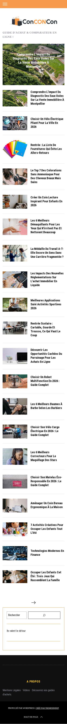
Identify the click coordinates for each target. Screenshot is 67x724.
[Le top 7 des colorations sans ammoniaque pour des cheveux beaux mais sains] (15, 176)
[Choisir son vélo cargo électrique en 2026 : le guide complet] (15, 431)
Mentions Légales (12, 690)
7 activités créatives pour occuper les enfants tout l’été (47, 529)
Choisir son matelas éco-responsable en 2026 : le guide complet (46, 481)
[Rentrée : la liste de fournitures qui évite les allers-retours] (15, 149)
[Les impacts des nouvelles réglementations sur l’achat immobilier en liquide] (15, 279)
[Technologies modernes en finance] (15, 553)
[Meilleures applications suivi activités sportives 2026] (15, 305)
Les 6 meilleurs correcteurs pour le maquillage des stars (44, 456)
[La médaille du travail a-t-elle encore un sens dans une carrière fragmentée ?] (15, 253)
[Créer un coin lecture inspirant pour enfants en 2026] (15, 202)
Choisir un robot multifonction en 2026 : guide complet (45, 381)
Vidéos (26, 690)
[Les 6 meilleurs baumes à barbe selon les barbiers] (15, 406)
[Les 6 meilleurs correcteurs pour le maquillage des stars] (15, 456)
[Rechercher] (44, 615)
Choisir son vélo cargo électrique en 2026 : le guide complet (45, 431)
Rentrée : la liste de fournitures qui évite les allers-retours (46, 149)
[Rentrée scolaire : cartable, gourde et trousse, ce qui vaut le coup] (15, 328)
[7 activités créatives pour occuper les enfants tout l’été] (15, 529)
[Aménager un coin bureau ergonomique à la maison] (15, 505)
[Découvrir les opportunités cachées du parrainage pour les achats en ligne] (15, 356)
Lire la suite (33, 74)
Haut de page (31, 717)
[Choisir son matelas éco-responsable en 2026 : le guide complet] (15, 482)
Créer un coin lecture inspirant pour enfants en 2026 (46, 201)
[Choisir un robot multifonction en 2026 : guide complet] (15, 381)
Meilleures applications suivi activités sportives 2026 (46, 304)
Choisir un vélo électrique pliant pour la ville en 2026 (47, 123)
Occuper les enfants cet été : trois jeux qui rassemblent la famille (46, 576)
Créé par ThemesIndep (47, 708)
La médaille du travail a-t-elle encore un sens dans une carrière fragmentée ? (47, 252)
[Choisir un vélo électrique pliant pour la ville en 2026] (15, 123)
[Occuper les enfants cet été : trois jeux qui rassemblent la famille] (15, 576)
